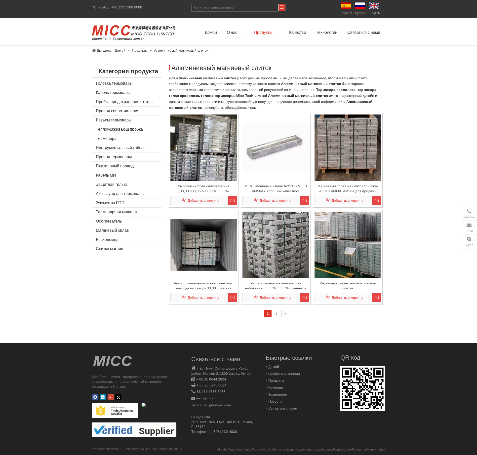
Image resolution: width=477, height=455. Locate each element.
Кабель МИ (106, 175)
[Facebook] (95, 397)
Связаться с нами (282, 408)
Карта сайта (376, 449)
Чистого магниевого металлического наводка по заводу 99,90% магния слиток (203, 286)
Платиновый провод (115, 166)
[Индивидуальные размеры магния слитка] (348, 245)
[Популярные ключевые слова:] (282, 7)
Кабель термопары (113, 92)
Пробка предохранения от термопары (128, 102)
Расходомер (107, 239)
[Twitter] (118, 397)
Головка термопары (114, 83)
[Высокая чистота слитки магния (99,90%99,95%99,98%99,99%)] (203, 148)
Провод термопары (114, 157)
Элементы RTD (110, 203)
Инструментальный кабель (120, 148)
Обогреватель (109, 221)
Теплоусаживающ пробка (119, 129)
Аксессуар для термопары (120, 193)
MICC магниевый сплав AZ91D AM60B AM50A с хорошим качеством (275, 188)
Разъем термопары (114, 120)
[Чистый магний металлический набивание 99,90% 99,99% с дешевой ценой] (275, 250)
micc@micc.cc (207, 398)
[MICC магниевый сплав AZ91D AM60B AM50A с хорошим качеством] (275, 148)
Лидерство (359, 449)
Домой (273, 367)
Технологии (277, 394)
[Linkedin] (103, 397)
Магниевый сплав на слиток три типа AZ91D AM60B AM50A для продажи (348, 188)
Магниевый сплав (112, 230)
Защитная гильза (111, 184)
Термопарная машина (116, 212)
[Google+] (111, 397)
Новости (275, 401)
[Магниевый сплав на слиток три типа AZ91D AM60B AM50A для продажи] (348, 148)
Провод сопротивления (117, 111)
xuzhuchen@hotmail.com (211, 405)
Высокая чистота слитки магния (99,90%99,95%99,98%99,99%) (204, 188)
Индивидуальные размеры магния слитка (348, 285)
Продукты (276, 380)
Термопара (106, 138)
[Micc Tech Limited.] (134, 31)
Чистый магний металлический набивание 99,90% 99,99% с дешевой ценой (276, 286)
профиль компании (284, 374)
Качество (275, 387)
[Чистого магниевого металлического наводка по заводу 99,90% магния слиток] (203, 245)
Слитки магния (109, 249)
